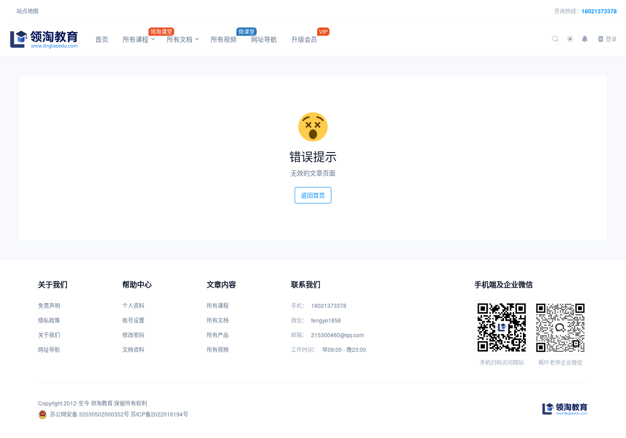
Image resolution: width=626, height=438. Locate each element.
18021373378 (599, 11)
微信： (299, 320)
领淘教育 (102, 403)
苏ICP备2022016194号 (159, 414)
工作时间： (304, 349)
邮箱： (299, 335)
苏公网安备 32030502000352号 (89, 414)
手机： (299, 305)
